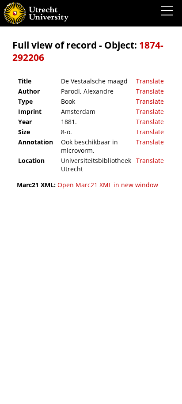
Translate (150, 81)
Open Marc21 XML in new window (107, 185)
